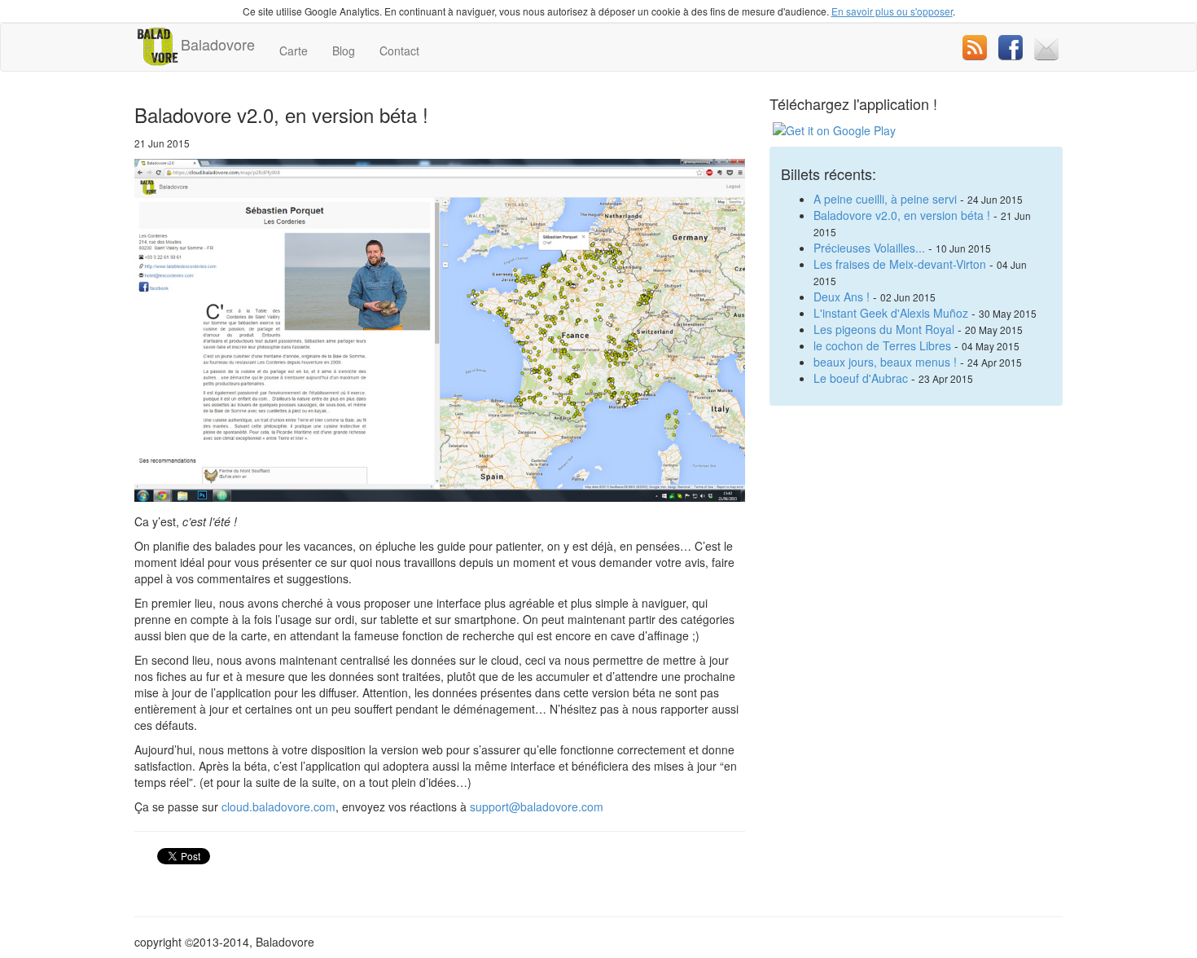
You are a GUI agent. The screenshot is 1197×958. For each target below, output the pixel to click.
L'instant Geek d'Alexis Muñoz (890, 313)
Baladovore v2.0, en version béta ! (901, 215)
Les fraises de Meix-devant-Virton (899, 264)
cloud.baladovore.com (278, 806)
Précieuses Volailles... (869, 248)
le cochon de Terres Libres (882, 345)
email (1046, 47)
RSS (974, 47)
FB (1010, 47)
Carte (293, 50)
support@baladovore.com (536, 806)
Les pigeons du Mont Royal (883, 329)
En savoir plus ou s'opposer (892, 11)
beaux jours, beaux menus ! (885, 362)
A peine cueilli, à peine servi (885, 199)
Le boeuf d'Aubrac (860, 378)
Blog (343, 50)
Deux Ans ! (841, 296)
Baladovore (218, 44)
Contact (399, 50)
